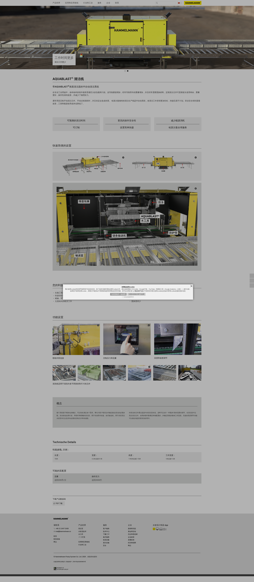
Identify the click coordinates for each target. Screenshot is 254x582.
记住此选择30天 (129, 297)
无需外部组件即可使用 (136, 294)
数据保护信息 (139, 291)
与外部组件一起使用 (118, 294)
